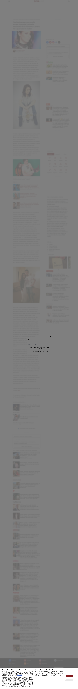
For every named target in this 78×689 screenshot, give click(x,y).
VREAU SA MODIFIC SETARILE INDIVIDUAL (69, 680)
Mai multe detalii (19, 675)
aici (2, 683)
